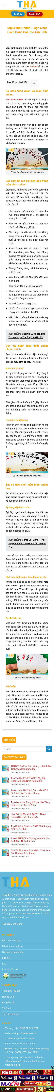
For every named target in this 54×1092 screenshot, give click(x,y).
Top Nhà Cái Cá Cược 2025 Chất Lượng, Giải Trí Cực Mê (31, 827)
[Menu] (4, 5)
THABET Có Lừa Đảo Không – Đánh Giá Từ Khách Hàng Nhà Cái (31, 767)
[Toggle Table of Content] (33, 82)
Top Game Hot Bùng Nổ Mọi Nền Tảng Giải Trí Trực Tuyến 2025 (30, 803)
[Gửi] (49, 749)
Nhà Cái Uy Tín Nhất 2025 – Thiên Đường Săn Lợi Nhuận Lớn (28, 815)
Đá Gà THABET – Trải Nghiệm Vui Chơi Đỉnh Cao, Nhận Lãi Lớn (31, 840)
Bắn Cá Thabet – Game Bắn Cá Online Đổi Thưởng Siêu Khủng (30, 852)
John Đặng (16, 924)
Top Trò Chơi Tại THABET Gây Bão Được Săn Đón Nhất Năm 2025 (28, 779)
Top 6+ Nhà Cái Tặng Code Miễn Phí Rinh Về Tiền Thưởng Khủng (29, 791)
